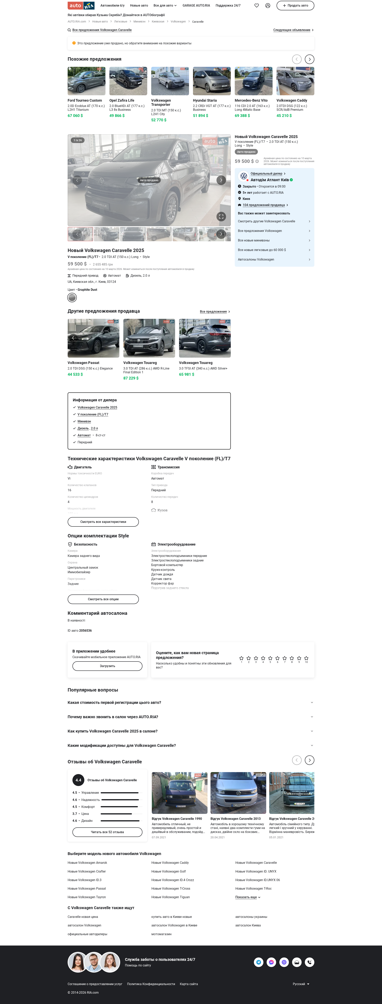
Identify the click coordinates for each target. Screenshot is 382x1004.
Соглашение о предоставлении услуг (95, 984)
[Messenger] (271, 962)
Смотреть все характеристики (103, 522)
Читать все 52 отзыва (107, 832)
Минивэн (139, 21)
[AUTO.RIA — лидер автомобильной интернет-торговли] (81, 6)
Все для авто (163, 5)
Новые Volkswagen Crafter (87, 871)
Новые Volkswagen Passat (87, 888)
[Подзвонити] (309, 962)
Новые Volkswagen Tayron (87, 897)
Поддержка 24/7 (228, 5)
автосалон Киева (248, 925)
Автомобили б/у (112, 5)
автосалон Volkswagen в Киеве (174, 925)
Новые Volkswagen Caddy (170, 863)
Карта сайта (189, 984)
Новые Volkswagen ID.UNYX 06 (257, 880)
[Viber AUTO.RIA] (284, 962)
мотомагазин (161, 934)
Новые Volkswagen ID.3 (84, 880)
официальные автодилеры (87, 934)
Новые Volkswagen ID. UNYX (255, 871)
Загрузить (107, 666)
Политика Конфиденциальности (151, 984)
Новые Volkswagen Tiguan (170, 897)
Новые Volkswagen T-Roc (253, 888)
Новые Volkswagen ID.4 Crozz (172, 880)
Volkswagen (178, 21)
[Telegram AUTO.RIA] (258, 962)
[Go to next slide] (225, 338)
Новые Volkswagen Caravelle (256, 863)
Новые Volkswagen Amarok (87, 863)
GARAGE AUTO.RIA (196, 5)
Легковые (120, 21)
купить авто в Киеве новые (171, 917)
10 (306, 662)
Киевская (158, 21)
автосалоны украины (251, 917)
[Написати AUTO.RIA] (297, 962)
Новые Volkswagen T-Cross (170, 888)
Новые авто (139, 5)
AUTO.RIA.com (77, 21)
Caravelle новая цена (83, 917)
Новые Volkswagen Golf (168, 871)
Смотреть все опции (103, 599)
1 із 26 (78, 140)
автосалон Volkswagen (84, 925)
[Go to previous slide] (73, 338)
